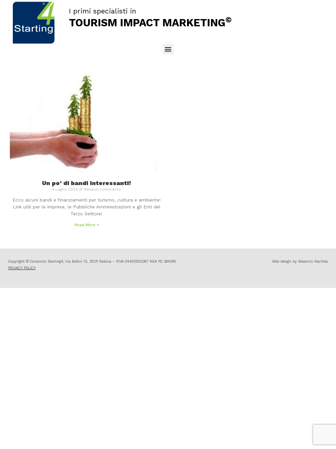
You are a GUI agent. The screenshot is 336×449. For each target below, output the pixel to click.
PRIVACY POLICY (22, 268)
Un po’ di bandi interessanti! (86, 182)
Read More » (86, 225)
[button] (168, 49)
